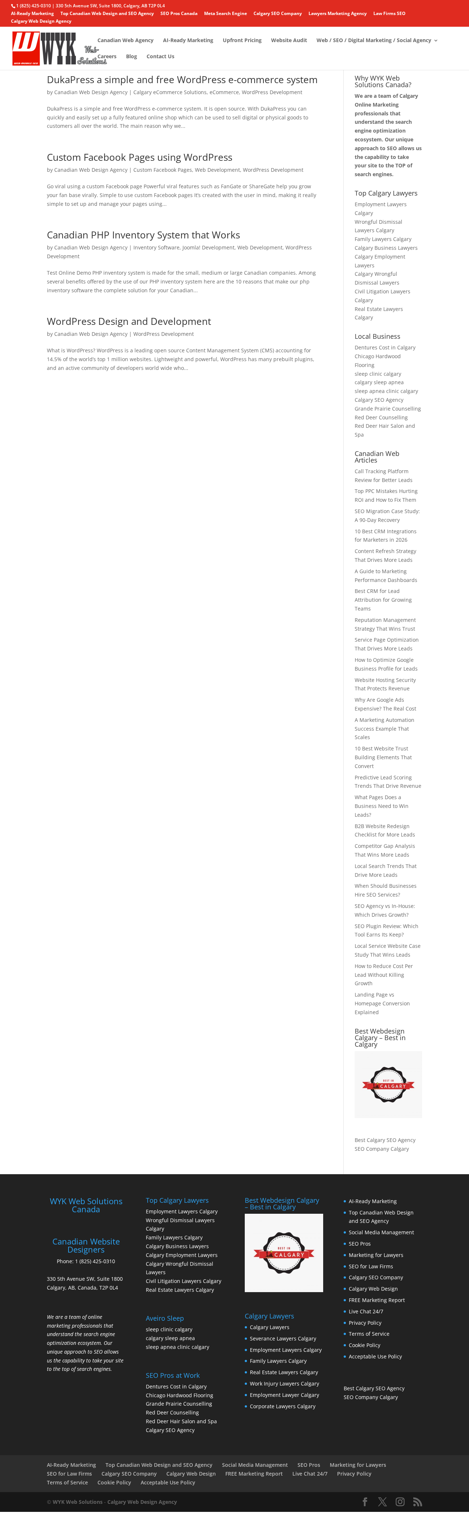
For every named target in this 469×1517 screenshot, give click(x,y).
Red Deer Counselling (381, 417)
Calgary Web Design (373, 1288)
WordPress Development (272, 92)
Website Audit (289, 41)
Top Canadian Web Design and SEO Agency (107, 13)
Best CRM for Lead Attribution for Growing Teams (383, 599)
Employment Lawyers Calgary (182, 1211)
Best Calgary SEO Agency (385, 1139)
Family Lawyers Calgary (383, 238)
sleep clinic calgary (378, 373)
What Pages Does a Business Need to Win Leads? (382, 806)
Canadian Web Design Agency (91, 92)
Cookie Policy (364, 1345)
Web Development (217, 169)
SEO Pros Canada (178, 13)
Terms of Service (369, 1333)
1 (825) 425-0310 (95, 1261)
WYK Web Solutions (78, 1501)
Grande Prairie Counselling (388, 408)
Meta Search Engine (225, 13)
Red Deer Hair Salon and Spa (181, 1421)
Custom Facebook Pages (162, 169)
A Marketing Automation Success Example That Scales (384, 728)
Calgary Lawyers (269, 1327)
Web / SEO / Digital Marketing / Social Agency (374, 41)
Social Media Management (381, 1232)
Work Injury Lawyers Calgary (284, 1383)
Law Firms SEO (389, 13)
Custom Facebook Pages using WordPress (139, 157)
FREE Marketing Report (377, 1300)
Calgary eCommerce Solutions (170, 92)
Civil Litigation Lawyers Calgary (183, 1280)
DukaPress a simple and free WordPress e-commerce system (182, 79)
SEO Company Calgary (382, 1148)
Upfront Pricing (242, 41)
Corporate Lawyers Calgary (282, 1406)
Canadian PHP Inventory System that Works (143, 234)
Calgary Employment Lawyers (182, 1254)
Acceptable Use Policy (375, 1356)
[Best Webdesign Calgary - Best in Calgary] (388, 1085)
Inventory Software (156, 247)
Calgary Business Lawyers (386, 247)
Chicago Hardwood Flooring (179, 1395)
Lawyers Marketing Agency (338, 13)
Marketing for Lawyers (376, 1254)
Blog (131, 57)
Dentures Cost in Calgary (385, 347)
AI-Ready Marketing (32, 13)
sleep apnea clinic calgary (386, 390)
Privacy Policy (365, 1322)
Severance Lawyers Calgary (283, 1338)
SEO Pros (360, 1243)
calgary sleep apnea (379, 382)
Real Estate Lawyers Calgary (180, 1289)
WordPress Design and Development (129, 321)
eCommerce (224, 92)
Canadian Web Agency (125, 41)
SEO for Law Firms (371, 1266)
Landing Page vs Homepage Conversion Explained (382, 1003)
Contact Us (160, 57)
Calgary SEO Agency (379, 399)
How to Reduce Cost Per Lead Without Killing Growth (384, 975)
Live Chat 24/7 (366, 1311)
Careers (107, 57)
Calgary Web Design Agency (41, 21)
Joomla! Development (208, 247)
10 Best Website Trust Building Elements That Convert (383, 757)
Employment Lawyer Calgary (284, 1394)
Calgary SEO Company (278, 13)
